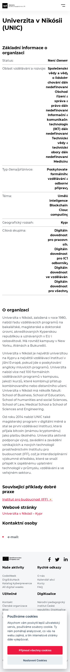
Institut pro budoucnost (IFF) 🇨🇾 (27, 499)
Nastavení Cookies (35, 660)
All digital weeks (12, 587)
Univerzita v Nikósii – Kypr (22, 513)
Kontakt (7, 602)
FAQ (40, 587)
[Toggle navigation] (63, 5)
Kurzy (41, 583)
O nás (41, 575)
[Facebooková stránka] (51, 559)
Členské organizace (14, 605)
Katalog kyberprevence (17, 583)
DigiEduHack (10, 579)
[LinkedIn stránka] (66, 559)
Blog (5, 609)
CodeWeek (9, 575)
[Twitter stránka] (59, 559)
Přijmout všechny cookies (35, 650)
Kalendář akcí (46, 579)
